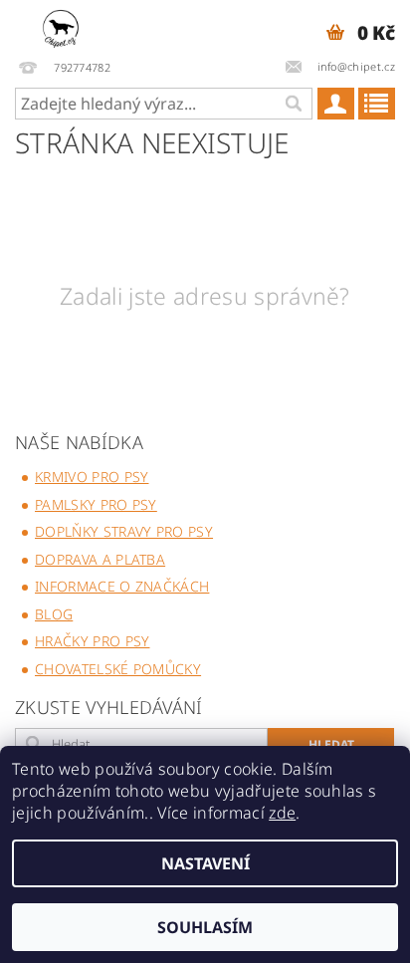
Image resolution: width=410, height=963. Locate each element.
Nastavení (205, 863)
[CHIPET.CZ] (60, 26)
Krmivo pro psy (91, 476)
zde (282, 813)
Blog (54, 613)
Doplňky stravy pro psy (124, 531)
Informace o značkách (122, 586)
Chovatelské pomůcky (118, 668)
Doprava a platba (100, 559)
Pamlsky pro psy (96, 504)
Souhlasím (205, 927)
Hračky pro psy (92, 640)
